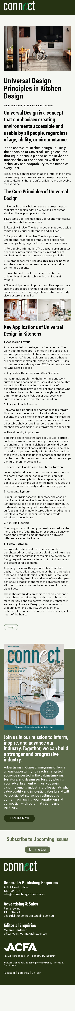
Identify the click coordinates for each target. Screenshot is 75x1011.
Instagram (24, 972)
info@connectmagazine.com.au (24, 894)
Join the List (37, 850)
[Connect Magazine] (19, 5)
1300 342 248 (13, 890)
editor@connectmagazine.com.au (25, 933)
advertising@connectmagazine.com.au (29, 915)
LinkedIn (36, 972)
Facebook (10, 972)
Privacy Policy (44, 962)
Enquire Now (19, 818)
